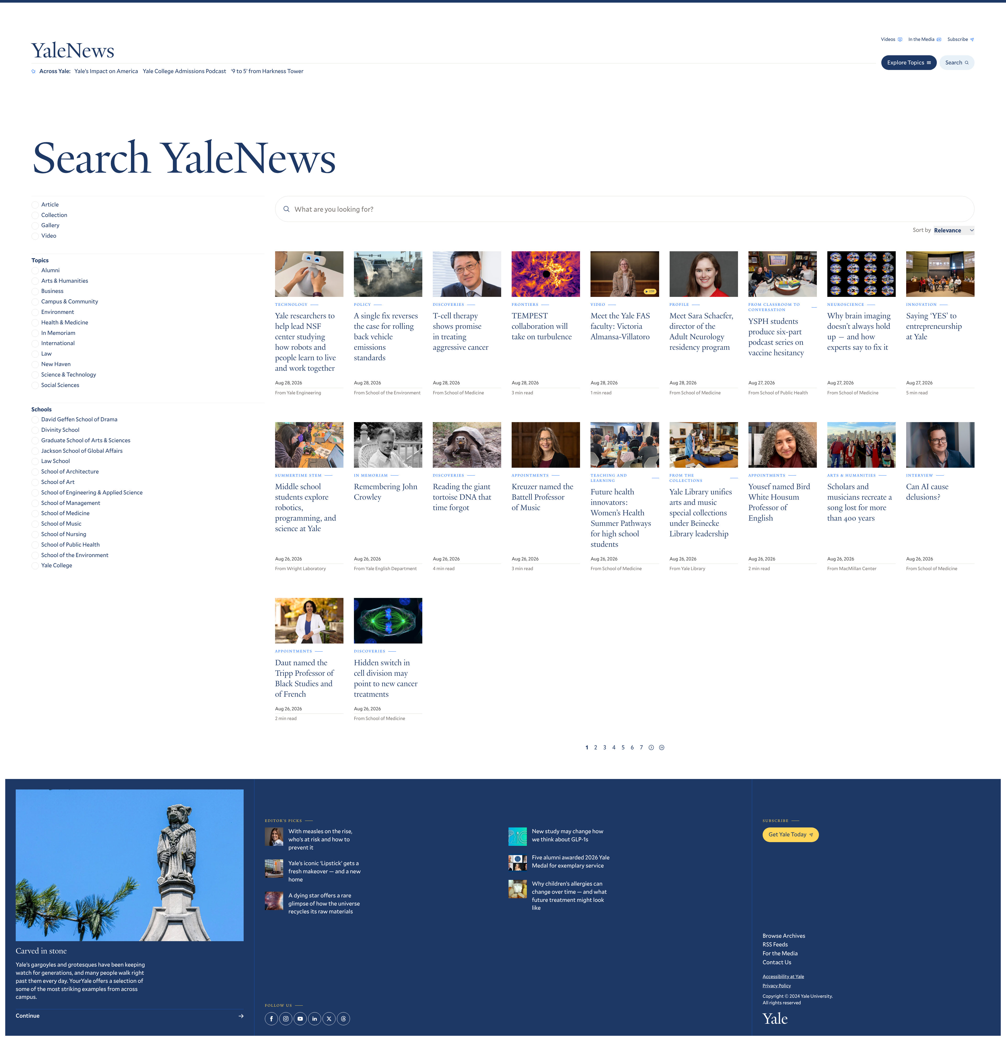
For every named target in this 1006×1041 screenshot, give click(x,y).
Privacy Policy (777, 985)
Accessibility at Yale (783, 976)
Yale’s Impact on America (106, 71)
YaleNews (72, 52)
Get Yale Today (788, 834)
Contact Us (777, 962)
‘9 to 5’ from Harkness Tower (267, 71)
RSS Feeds (775, 944)
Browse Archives (784, 936)
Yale (775, 1020)
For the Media (780, 953)
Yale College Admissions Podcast (184, 71)
